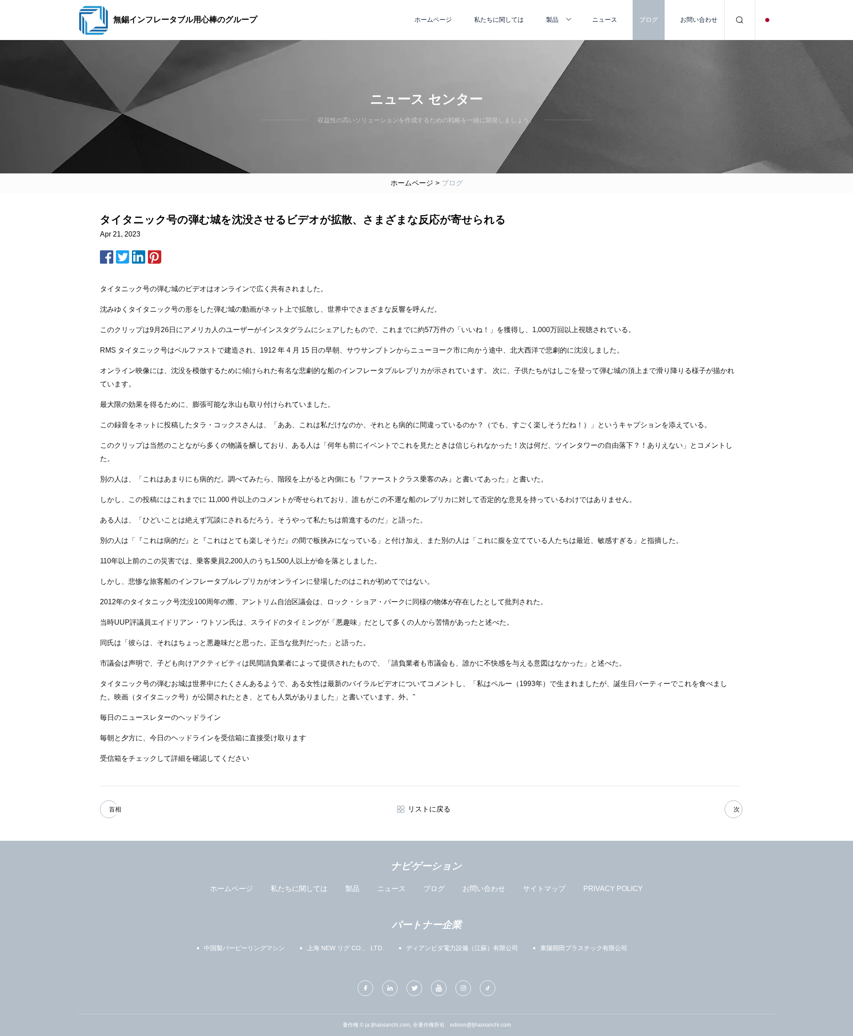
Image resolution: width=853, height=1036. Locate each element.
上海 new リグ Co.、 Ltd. (345, 948)
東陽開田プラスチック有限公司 (583, 948)
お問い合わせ (698, 19)
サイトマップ (544, 888)
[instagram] (463, 988)
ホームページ (433, 19)
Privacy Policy (613, 888)
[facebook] (365, 988)
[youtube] (438, 988)
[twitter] (414, 988)
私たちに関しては (499, 19)
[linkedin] (390, 988)
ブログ (648, 19)
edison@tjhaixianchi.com (480, 1025)
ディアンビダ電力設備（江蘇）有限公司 (462, 948)
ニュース (604, 19)
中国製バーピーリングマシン (244, 948)
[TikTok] (487, 988)
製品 (552, 19)
